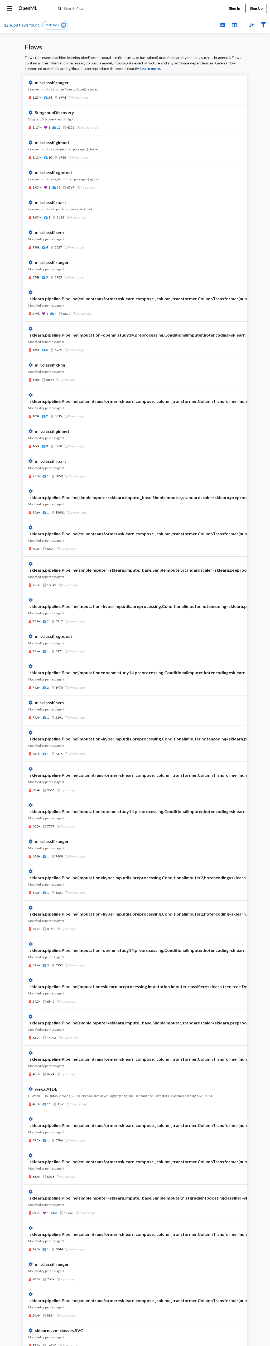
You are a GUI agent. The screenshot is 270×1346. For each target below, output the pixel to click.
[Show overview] (223, 24)
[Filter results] (263, 24)
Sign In (234, 8)
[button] (55, 25)
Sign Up (256, 8)
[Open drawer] (9, 8)
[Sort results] (250, 24)
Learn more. (150, 68)
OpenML (27, 8)
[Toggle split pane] (234, 24)
